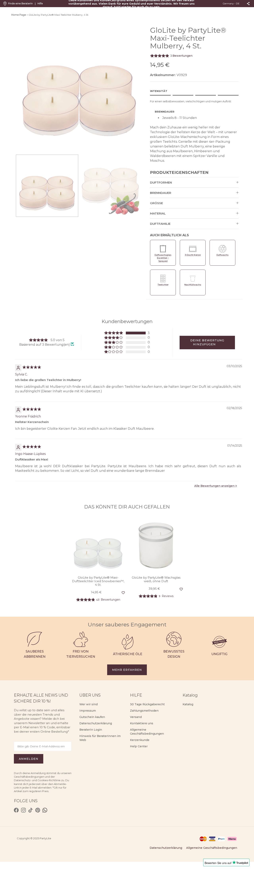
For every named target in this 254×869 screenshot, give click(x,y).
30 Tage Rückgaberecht (147, 704)
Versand (136, 717)
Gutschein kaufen (92, 717)
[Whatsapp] (44, 810)
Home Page (18, 14)
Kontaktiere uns (141, 723)
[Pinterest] (37, 810)
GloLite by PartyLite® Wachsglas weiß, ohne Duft (156, 579)
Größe (156, 203)
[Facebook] (16, 810)
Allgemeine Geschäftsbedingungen (211, 848)
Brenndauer (160, 193)
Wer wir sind (88, 704)
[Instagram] (23, 810)
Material (158, 213)
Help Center (139, 746)
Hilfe (40, 3)
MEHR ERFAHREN (127, 670)
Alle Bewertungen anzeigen (214, 486)
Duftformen (161, 182)
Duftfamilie (160, 224)
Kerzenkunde (139, 740)
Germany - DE (231, 3)
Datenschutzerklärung (95, 723)
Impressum (87, 710)
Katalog (188, 704)
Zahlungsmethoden (144, 710)
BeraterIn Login (90, 729)
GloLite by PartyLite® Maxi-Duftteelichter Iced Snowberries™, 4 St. (98, 581)
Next (142, 193)
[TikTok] (30, 810)
